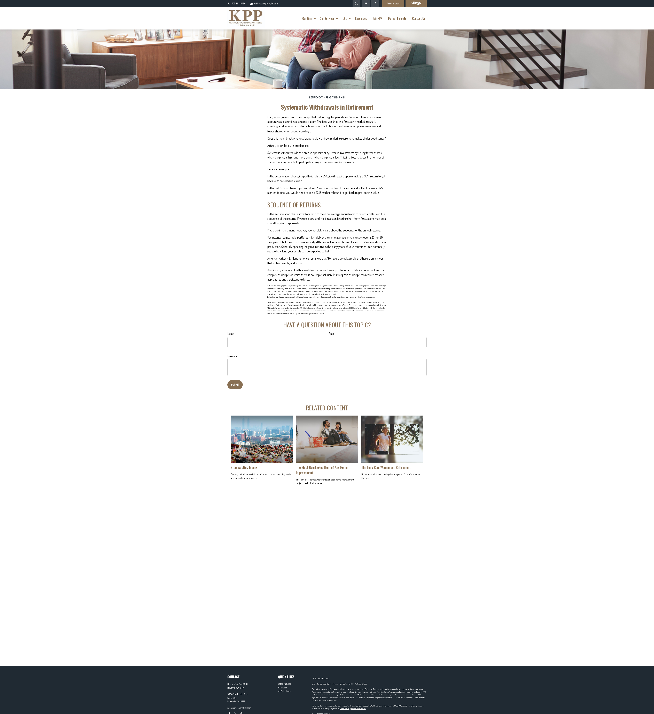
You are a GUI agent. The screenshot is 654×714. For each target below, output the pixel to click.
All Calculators (284, 691)
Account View (393, 3)
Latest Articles (284, 683)
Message (232, 356)
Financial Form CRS (322, 678)
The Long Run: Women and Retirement (386, 467)
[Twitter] (356, 3)
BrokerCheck (362, 684)
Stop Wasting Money (244, 467)
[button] (308, 18)
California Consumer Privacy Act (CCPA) (386, 706)
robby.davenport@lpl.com (266, 3)
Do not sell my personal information (353, 708)
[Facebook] (375, 3)
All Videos (282, 687)
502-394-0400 (239, 3)
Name (230, 333)
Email (332, 333)
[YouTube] (366, 3)
